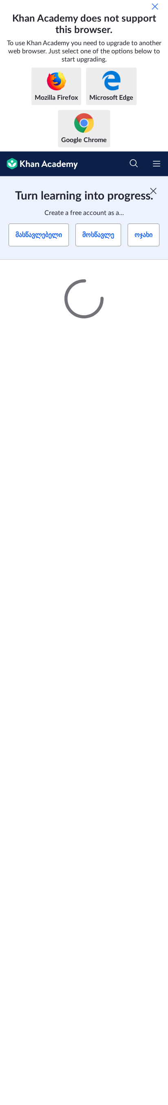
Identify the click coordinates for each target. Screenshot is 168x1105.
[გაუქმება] (154, 6)
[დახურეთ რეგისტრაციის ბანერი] (153, 191)
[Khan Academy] (39, 164)
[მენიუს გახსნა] (156, 164)
